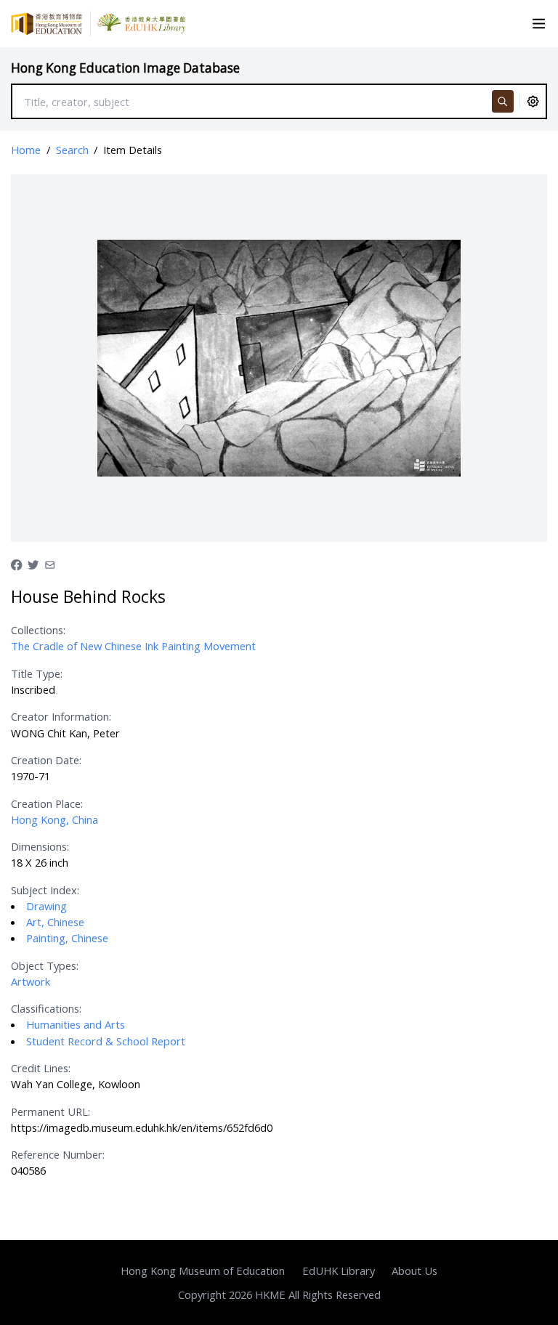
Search (72, 149)
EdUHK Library (338, 1270)
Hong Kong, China (54, 819)
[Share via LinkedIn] (49, 564)
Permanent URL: (50, 1111)
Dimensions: (40, 846)
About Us (414, 1270)
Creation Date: (46, 760)
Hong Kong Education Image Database (125, 68)
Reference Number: (58, 1154)
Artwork (30, 981)
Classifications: (46, 1008)
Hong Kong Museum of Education (203, 1270)
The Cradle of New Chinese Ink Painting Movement (133, 646)
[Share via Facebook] (16, 564)
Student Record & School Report (105, 1041)
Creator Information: (61, 716)
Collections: (38, 630)
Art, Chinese (55, 922)
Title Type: (36, 673)
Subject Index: (45, 890)
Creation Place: (47, 803)
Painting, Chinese (67, 938)
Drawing (46, 906)
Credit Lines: (40, 1068)
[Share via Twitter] (33, 564)
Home (26, 149)
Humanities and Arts (75, 1024)
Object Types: (44, 965)
